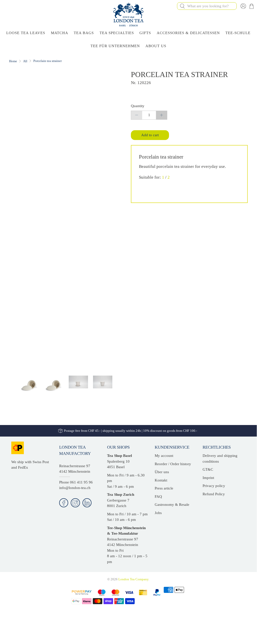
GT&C (208, 469)
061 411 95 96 (81, 482)
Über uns (162, 472)
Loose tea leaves (25, 33)
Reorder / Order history (173, 464)
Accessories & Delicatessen (188, 33)
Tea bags (84, 33)
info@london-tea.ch (75, 488)
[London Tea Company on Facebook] (63, 503)
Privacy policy (214, 486)
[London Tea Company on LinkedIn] (87, 503)
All (25, 61)
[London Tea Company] (128, 14)
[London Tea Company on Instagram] (75, 503)
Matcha (59, 33)
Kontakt (161, 480)
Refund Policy (214, 494)
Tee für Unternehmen (115, 46)
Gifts (145, 33)
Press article (164, 488)
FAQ (158, 497)
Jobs (158, 513)
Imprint (208, 478)
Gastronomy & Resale (172, 505)
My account (164, 456)
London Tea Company (133, 579)
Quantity (137, 106)
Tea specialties (117, 33)
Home (13, 61)
